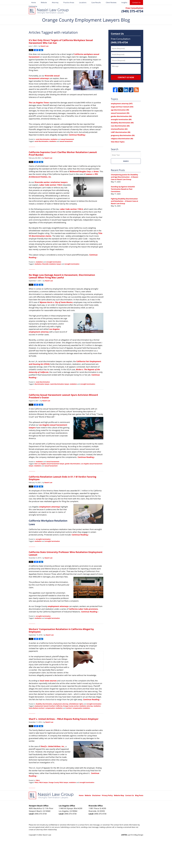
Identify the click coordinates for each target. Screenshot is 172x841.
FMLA (38, 780)
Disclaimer (96, 795)
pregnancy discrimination (123, 135)
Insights (124, 2)
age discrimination (120, 110)
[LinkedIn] (125, 89)
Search (126, 161)
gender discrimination (72, 464)
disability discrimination (44, 704)
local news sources (48, 680)
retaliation (54, 139)
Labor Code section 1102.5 (50, 185)
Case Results (96, 2)
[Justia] (131, 89)
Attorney (55, 2)
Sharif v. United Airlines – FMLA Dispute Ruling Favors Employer (63, 718)
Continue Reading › (77, 135)
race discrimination (120, 126)
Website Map (119, 795)
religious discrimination (122, 138)
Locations (82, 2)
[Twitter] (120, 89)
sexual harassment (67, 139)
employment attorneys (49, 507)
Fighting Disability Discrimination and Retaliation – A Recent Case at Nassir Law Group (124, 201)
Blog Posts (139, 795)
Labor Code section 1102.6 (71, 209)
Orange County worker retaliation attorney (78, 706)
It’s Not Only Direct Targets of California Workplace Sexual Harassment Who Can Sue (61, 41)
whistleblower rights (76, 704)
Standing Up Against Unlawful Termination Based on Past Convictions (123, 189)
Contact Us (136, 2)
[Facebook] (115, 89)
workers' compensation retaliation (78, 708)
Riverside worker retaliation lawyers (51, 182)
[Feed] (136, 89)
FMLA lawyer (43, 782)
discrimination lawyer (41, 384)
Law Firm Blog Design (132, 835)
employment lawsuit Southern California (48, 706)
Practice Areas (68, 2)
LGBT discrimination (120, 132)
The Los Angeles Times (39, 102)
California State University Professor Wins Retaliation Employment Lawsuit (65, 553)
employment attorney (60, 704)
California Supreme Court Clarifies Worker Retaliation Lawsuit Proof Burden (63, 153)
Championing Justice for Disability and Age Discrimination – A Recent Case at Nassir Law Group (124, 177)
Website (44, 2)
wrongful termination (53, 262)
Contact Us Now (126, 77)
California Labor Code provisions (83, 609)
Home (33, 2)
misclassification (119, 129)
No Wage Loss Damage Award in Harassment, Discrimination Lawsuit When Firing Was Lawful (62, 276)
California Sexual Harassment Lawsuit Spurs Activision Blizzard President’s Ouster (63, 396)
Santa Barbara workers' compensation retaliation (46, 708)
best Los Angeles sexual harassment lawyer (49, 464)
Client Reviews (111, 2)
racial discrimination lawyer (59, 384)
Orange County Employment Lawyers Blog (49, 10)
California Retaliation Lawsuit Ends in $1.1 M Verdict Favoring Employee (62, 478)
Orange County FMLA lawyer (58, 782)
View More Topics (118, 142)
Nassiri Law (47, 835)
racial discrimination (43, 139)
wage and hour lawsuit (122, 107)
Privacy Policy (107, 795)
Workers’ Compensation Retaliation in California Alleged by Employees (61, 630)
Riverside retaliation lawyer (51, 264)
